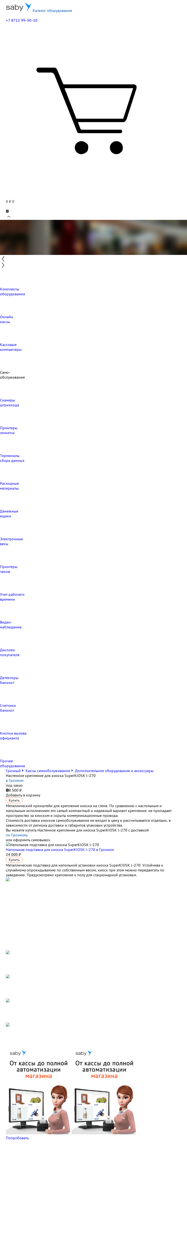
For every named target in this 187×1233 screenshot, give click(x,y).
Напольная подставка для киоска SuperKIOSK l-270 (60, 849)
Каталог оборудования (52, 10)
